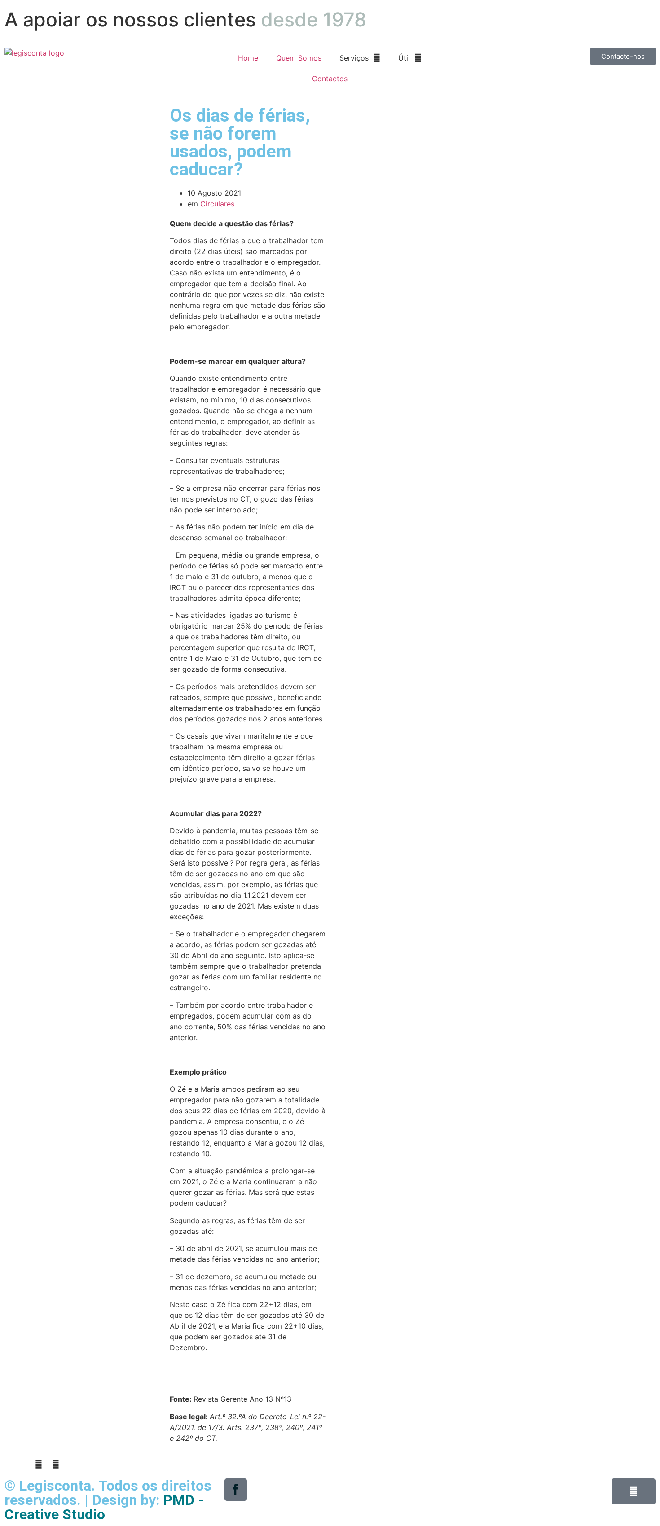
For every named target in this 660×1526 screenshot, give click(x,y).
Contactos (330, 78)
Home (248, 57)
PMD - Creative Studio (104, 1507)
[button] (7, 1464)
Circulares (217, 203)
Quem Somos (298, 57)
